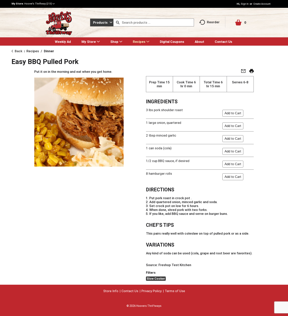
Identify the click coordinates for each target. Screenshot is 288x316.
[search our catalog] (117, 22)
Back (18, 51)
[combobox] (101, 22)
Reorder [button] (213, 22)
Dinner (49, 51)
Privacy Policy (151, 291)
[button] (39, 3)
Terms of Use (175, 291)
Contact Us (129, 291)
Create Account (262, 3)
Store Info (110, 291)
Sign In (245, 3)
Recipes (32, 51)
